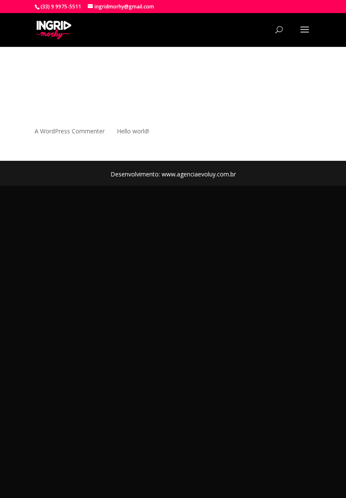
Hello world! (133, 131)
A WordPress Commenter (70, 131)
